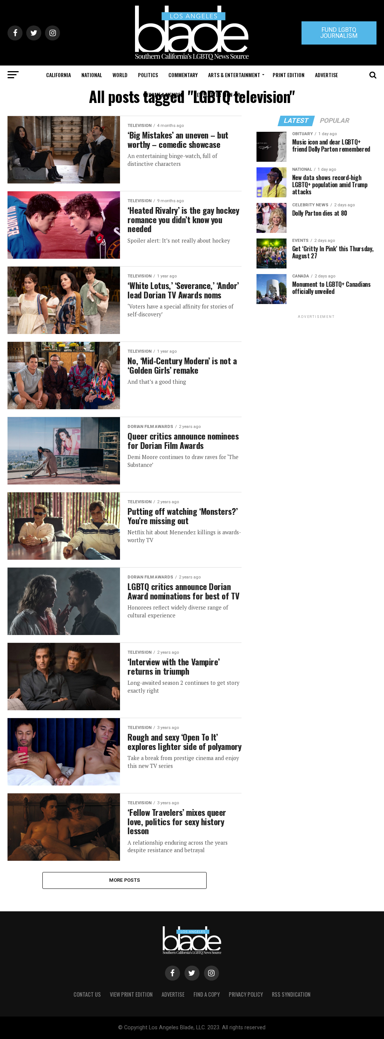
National (91, 75)
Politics (148, 75)
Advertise (326, 75)
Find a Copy (207, 994)
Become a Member (163, 94)
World (120, 75)
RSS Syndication (291, 994)
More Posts (124, 880)
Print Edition (288, 75)
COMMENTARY (183, 75)
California (58, 75)
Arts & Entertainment (234, 75)
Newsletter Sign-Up (217, 94)
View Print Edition (131, 994)
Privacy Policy (246, 994)
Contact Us (87, 994)
